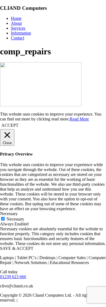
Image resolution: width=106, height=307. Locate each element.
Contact (17, 38)
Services (18, 28)
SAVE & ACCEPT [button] (16, 248)
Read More (79, 119)
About (16, 23)
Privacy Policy (30, 300)
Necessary (15, 219)
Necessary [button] (9, 213)
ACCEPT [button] (9, 125)
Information (21, 33)
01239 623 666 (13, 276)
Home (16, 18)
